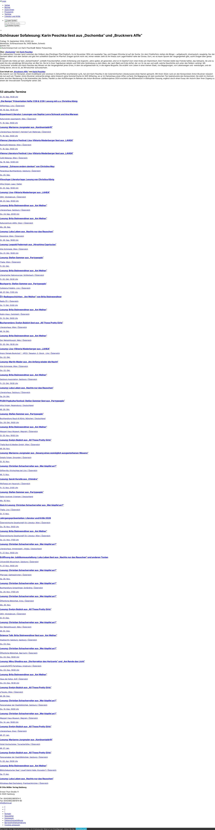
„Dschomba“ (10, 52)
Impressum (9, 818)
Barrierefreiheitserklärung (15, 822)
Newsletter (9, 816)
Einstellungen (81, 829)
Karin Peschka (26, 52)
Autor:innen (9, 10)
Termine (7, 14)
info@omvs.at (6, 803)
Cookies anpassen (12, 825)
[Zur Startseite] (3, 1)
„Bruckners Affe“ (20, 71)
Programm (8, 12)
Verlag (7, 5)
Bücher (7, 7)
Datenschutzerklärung (13, 820)
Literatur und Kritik (12, 16)
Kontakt (7, 814)
